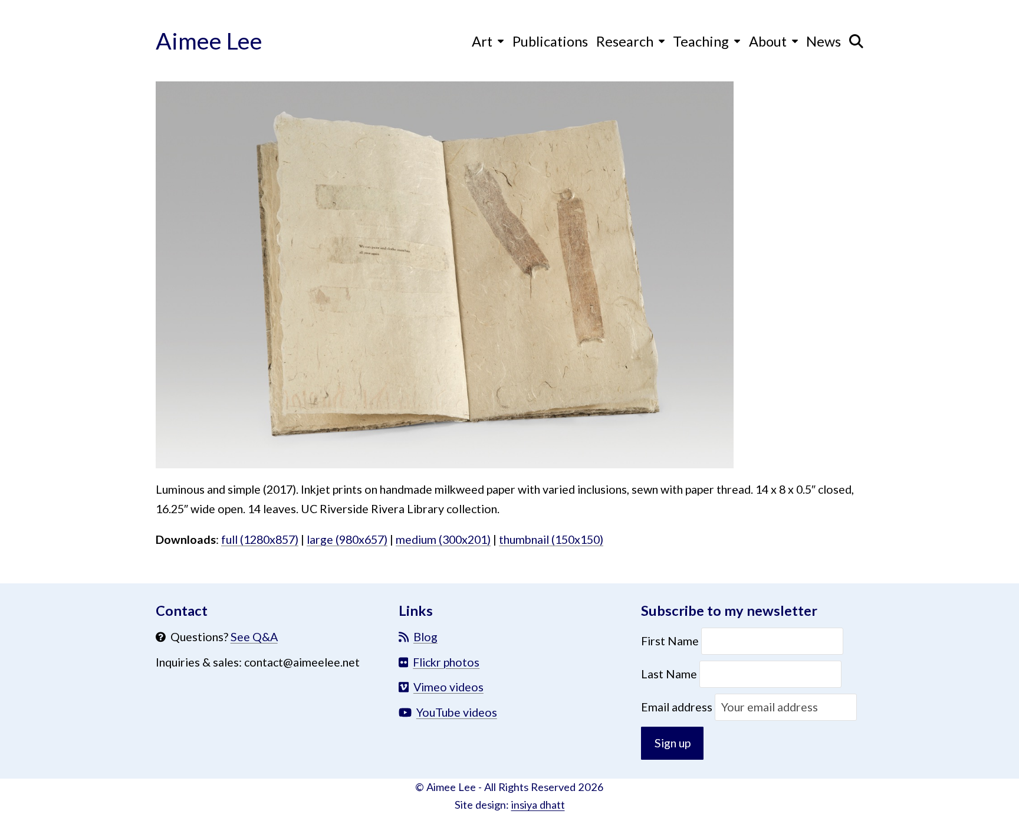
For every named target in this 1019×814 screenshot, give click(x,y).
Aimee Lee (209, 40)
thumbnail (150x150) (551, 539)
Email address (678, 707)
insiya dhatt (538, 804)
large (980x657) (347, 539)
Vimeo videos (448, 687)
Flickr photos (446, 662)
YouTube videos (456, 712)
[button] (856, 40)
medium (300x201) (443, 539)
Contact (182, 610)
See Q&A (254, 637)
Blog (425, 637)
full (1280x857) (259, 539)
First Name (671, 641)
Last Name (669, 674)
